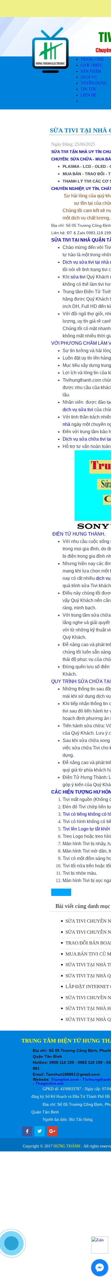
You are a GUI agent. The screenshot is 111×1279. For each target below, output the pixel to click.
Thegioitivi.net (49, 1083)
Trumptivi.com (65, 1079)
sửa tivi (79, 276)
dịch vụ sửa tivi (78, 409)
